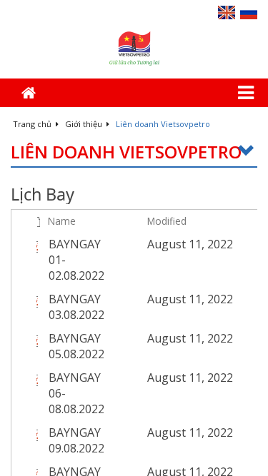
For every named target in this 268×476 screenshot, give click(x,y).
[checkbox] (20, 221)
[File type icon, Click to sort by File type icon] (38, 221)
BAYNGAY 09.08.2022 (76, 440)
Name (62, 221)
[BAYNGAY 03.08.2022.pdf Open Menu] (132, 299)
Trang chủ (33, 123)
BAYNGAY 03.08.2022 (76, 307)
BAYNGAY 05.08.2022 (76, 346)
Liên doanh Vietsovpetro (126, 152)
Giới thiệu (84, 123)
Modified (167, 221)
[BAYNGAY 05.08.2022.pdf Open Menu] (132, 338)
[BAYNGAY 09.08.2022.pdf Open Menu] (132, 432)
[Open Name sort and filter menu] (53, 237)
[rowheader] (22, 260)
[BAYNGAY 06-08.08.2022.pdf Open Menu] (132, 377)
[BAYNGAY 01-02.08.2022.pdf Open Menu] (132, 244)
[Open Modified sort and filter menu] (152, 237)
